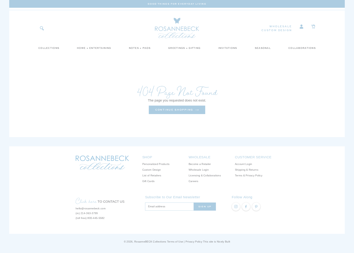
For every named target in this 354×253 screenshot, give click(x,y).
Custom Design (276, 30)
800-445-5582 (96, 218)
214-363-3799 (89, 213)
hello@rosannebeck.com (91, 208)
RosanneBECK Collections (150, 241)
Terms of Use (175, 241)
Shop (147, 157)
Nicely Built (223, 241)
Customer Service (253, 157)
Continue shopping (174, 109)
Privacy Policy (193, 241)
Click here (86, 201)
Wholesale (280, 26)
